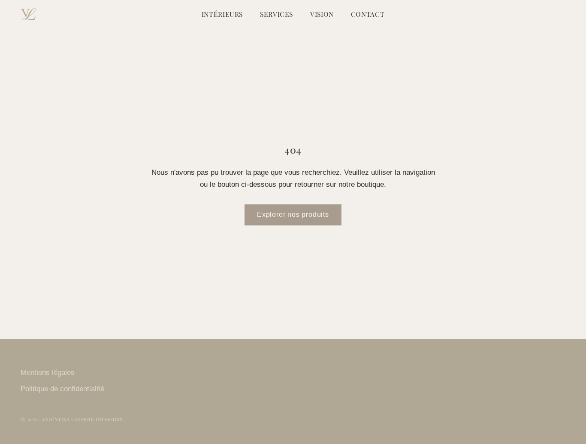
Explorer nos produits (293, 214)
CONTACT (367, 13)
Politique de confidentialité (62, 389)
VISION (322, 13)
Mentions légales (48, 372)
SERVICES (276, 13)
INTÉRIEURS (222, 13)
